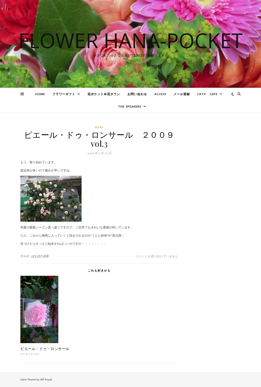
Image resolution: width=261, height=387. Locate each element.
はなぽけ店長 (40, 256)
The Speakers (129, 106)
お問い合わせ (137, 94)
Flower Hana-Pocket (130, 40)
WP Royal (46, 379)
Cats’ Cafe (207, 94)
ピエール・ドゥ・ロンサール (45, 348)
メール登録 (182, 94)
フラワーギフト (63, 94)
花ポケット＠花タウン (103, 94)
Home (40, 94)
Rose (99, 127)
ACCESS (160, 94)
